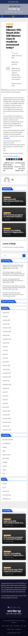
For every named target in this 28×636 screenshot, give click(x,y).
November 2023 (7, 377)
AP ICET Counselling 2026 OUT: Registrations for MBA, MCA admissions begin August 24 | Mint (13, 280)
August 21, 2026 (9, 557)
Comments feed (7, 495)
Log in (4, 487)
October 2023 (6, 380)
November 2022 (7, 422)
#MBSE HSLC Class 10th (15, 63)
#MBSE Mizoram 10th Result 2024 (15, 69)
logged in (11, 247)
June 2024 (5, 350)
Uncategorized (6, 443)
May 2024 (5, 354)
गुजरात (21, 625)
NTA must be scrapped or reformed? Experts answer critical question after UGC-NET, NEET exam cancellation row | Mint (14, 274)
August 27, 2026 (9, 525)
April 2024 (5, 358)
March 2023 (6, 407)
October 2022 (6, 426)
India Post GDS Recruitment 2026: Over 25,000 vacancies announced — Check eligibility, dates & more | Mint (13, 267)
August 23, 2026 (9, 541)
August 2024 (6, 343)
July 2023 (5, 392)
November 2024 (7, 331)
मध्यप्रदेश (5, 462)
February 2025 (6, 320)
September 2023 (7, 384)
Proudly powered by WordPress (9, 620)
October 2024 (6, 335)
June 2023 (5, 395)
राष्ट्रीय (4, 470)
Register (5, 483)
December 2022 (7, 418)
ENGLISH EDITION (7, 197)
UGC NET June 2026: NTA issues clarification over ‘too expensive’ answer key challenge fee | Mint (13, 294)
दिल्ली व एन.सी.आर (7, 454)
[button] (23, 16)
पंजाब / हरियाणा (6, 458)
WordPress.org (6, 498)
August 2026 (6, 312)
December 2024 (7, 327)
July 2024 (5, 346)
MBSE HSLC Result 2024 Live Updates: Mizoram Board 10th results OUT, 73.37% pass (8, 166)
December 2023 (7, 373)
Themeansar (13, 622)
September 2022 (7, 429)
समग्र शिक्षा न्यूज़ (14, 9)
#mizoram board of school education (16, 78)
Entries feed (6, 491)
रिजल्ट (4, 473)
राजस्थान (5, 466)
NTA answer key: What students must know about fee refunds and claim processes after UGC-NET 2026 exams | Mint (14, 287)
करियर (4, 451)
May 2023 (5, 399)
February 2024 (6, 365)
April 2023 (5, 403)
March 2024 (6, 361)
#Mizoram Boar (15, 75)
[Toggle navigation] (13, 16)
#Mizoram (14, 72)
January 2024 (6, 369)
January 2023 (6, 414)
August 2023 (6, 388)
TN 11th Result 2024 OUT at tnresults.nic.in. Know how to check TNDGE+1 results (19, 166)
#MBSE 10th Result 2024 (16, 56)
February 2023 (6, 411)
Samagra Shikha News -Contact (14, 632)
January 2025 (6, 324)
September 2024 (7, 339)
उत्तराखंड (4, 447)
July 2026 (5, 316)
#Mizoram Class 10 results (16, 84)
